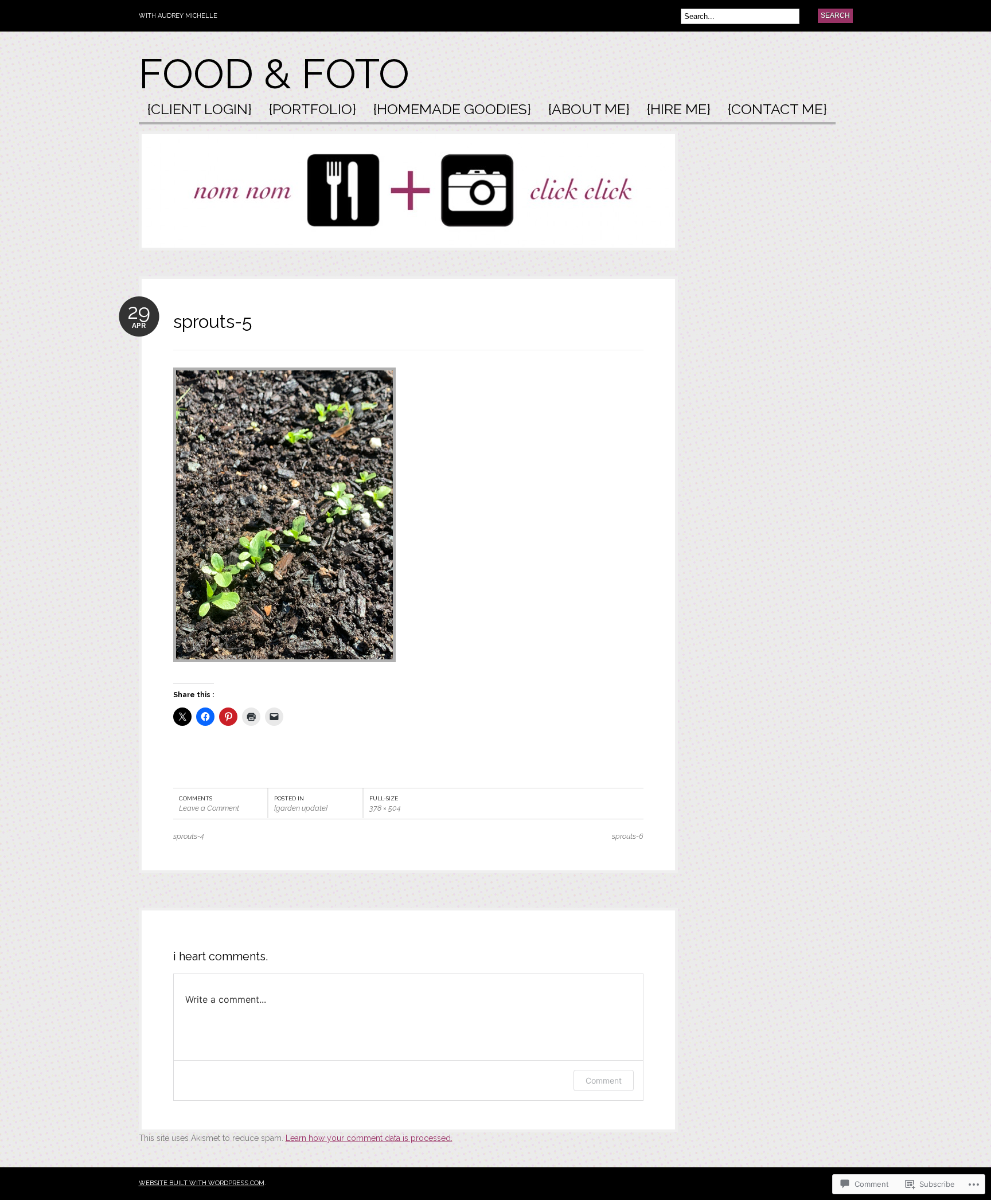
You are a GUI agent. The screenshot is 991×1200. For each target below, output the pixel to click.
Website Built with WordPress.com (201, 1183)
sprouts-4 (188, 836)
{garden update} (300, 808)
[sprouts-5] (284, 668)
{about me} (589, 110)
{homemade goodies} (452, 110)
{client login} (199, 110)
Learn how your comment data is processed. (369, 1138)
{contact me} (777, 110)
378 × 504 (385, 808)
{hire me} (679, 110)
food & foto (274, 73)
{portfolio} (312, 110)
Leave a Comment (209, 808)
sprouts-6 (627, 836)
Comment (604, 1080)
